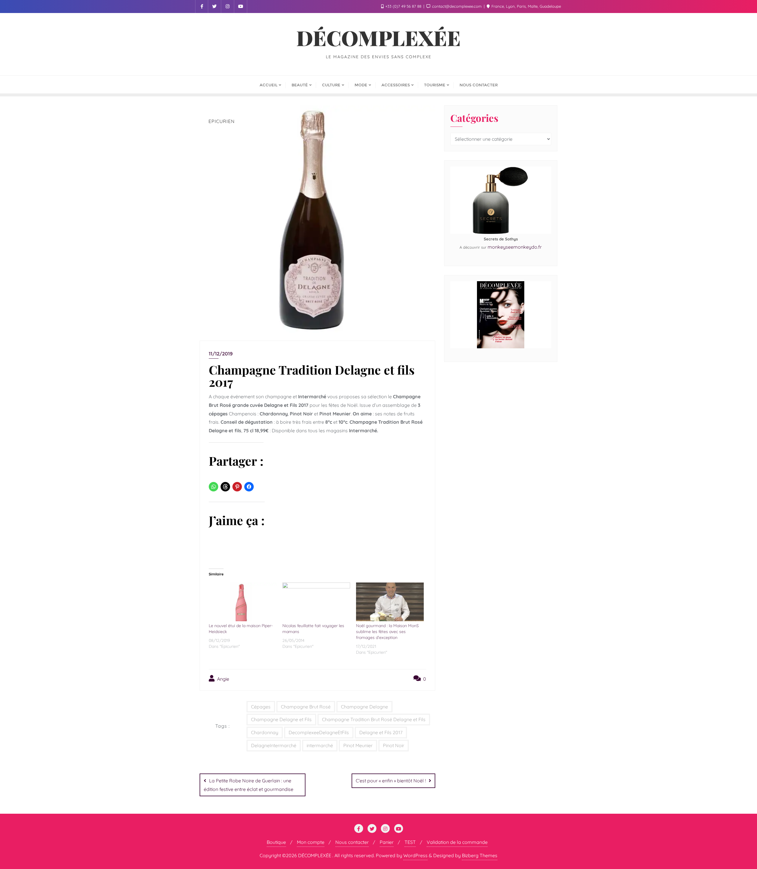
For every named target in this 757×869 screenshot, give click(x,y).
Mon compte (310, 842)
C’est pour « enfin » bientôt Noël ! (391, 781)
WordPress (415, 855)
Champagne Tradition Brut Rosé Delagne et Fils (374, 719)
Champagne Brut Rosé (306, 707)
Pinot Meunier (358, 745)
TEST (410, 842)
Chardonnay (264, 732)
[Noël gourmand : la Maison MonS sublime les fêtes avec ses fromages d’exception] (390, 601)
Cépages (261, 707)
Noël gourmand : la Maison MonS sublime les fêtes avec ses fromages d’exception (387, 631)
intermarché (320, 745)
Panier (387, 842)
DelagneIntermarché (273, 745)
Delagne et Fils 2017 (380, 732)
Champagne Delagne (364, 707)
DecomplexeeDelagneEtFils (319, 732)
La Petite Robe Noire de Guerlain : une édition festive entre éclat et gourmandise (248, 785)
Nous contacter (352, 842)
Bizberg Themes (479, 855)
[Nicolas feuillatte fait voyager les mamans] (316, 601)
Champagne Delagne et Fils (281, 719)
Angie (222, 679)
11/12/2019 (221, 354)
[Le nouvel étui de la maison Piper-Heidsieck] (242, 601)
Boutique (276, 842)
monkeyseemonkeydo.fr (515, 247)
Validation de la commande (457, 842)
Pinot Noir (393, 745)
